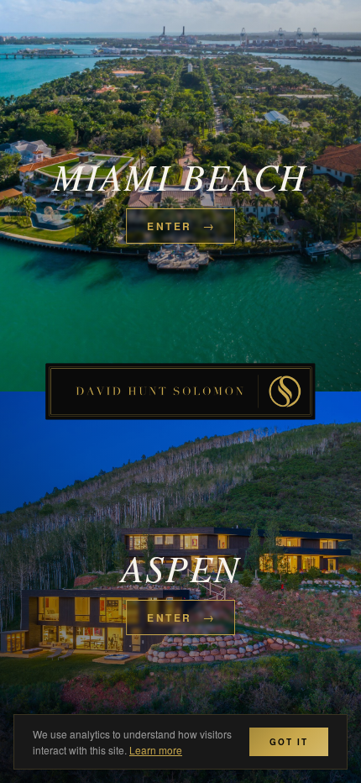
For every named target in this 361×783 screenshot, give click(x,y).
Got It (288, 742)
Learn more (155, 750)
